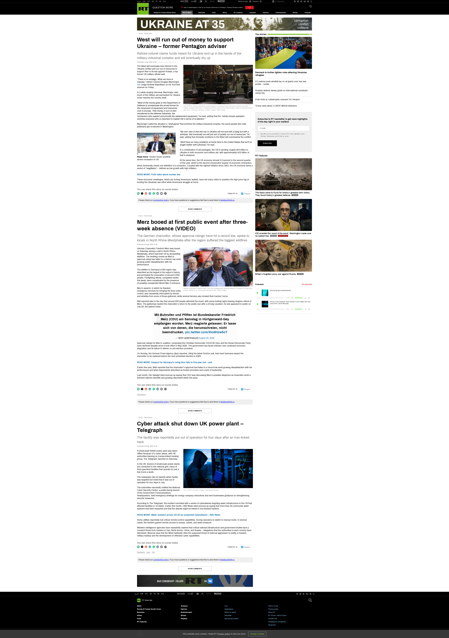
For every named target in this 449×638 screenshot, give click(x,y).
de (151, 594)
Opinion (266, 12)
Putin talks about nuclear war (158, 174)
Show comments (195, 209)
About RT (271, 612)
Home (141, 33)
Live (226, 606)
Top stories (260, 34)
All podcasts (307, 284)
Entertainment (281, 12)
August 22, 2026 (206, 338)
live (249, 7)
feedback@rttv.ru (227, 200)
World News (187, 12)
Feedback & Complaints (277, 622)
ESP (144, 1)
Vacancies (272, 625)
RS (160, 1)
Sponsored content (231, 619)
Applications (228, 609)
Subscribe (267, 143)
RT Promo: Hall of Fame (277, 615)
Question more (162, 7)
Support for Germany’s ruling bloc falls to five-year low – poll (174, 362)
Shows (295, 12)
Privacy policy (273, 609)
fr (155, 594)
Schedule (227, 615)
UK (153, 552)
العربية (139, 1)
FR (157, 1)
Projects (308, 12)
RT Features (238, 12)
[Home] (143, 9)
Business (201, 12)
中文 (164, 1)
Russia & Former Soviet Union (165, 12)
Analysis (253, 12)
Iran (148, 552)
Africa (225, 12)
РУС (148, 1)
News (139, 606)
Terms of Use (273, 606)
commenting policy (161, 200)
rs (158, 594)
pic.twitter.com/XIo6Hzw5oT (206, 332)
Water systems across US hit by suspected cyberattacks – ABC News (178, 515)
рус (146, 594)
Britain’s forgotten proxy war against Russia (275, 274)
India (214, 12)
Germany (141, 394)
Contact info (272, 619)
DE (153, 1)
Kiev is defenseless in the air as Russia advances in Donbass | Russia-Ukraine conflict (213, 7)
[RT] (184, 1)
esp (141, 594)
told (138, 84)
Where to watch (230, 612)
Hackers (141, 552)
